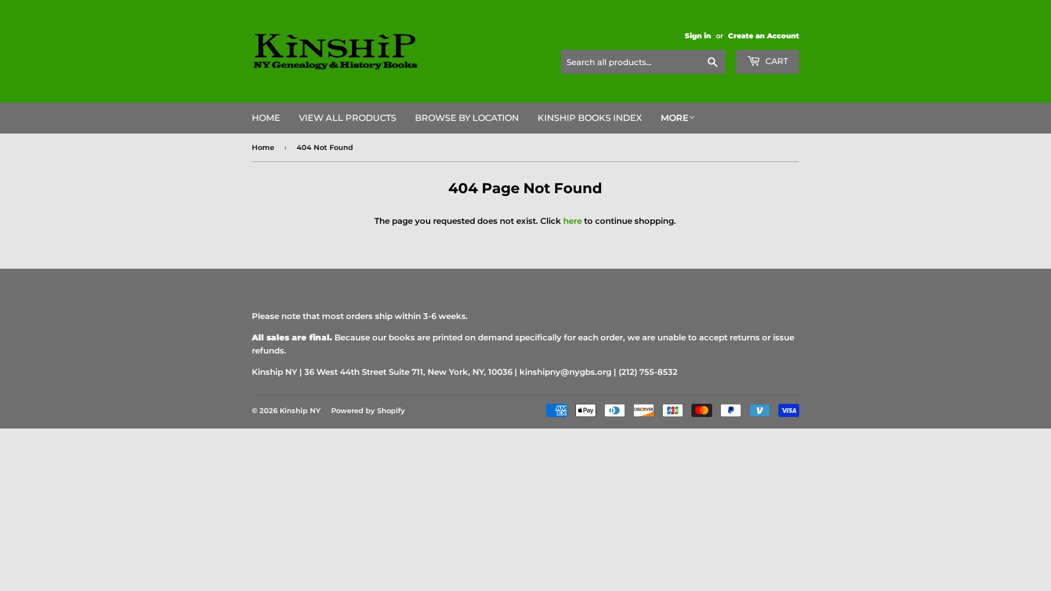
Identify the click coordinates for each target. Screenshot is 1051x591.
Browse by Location (467, 118)
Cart (775, 61)
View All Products (347, 118)
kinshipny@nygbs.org (565, 372)
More (675, 118)
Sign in (698, 36)
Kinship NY (300, 410)
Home (266, 118)
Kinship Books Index (590, 118)
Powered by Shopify (368, 410)
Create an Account (763, 36)
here (572, 221)
